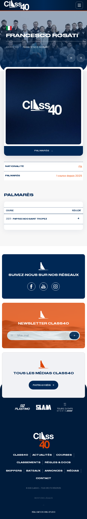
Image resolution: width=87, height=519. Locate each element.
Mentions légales (43, 498)
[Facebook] (31, 286)
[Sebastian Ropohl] (71, 58)
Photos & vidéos (42, 385)
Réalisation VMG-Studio (43, 512)
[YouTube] (43, 286)
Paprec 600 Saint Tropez (30, 219)
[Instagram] (56, 286)
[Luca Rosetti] (81, 58)
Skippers (12, 47)
